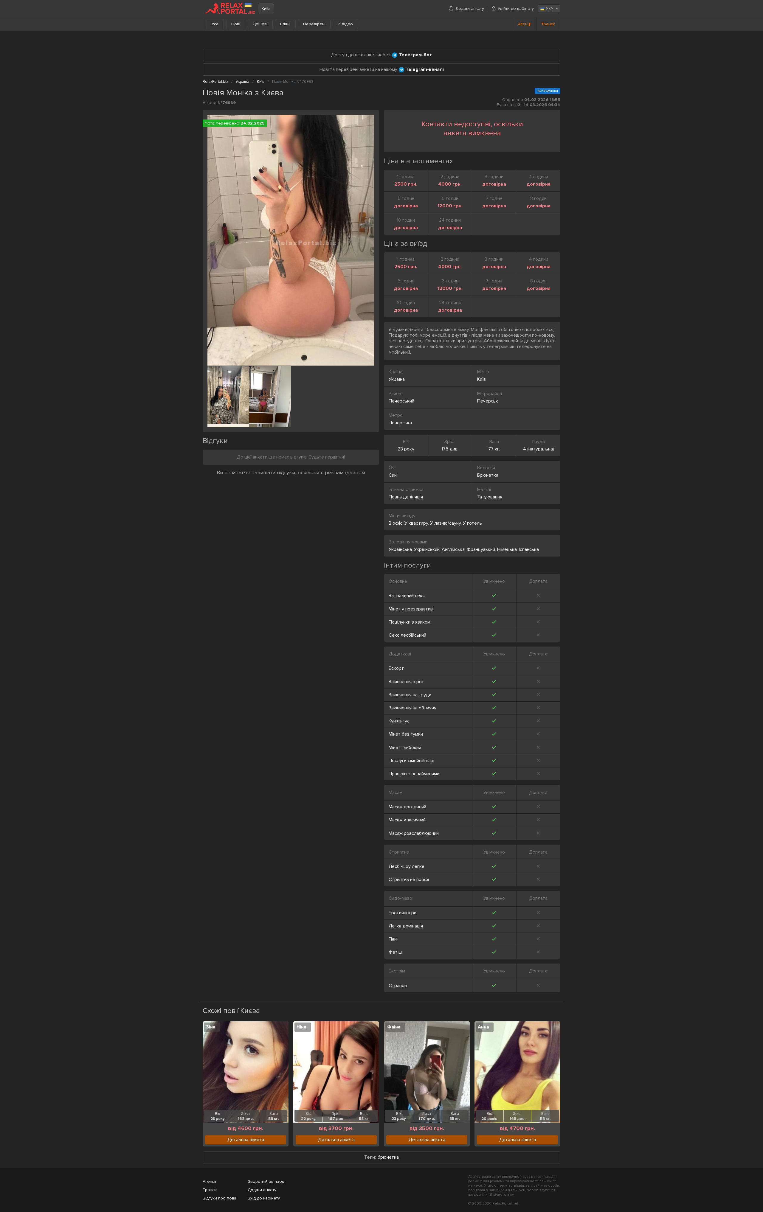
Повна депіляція (406, 497)
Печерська (400, 423)
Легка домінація (406, 926)
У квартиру (416, 523)
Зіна (210, 1027)
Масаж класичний (407, 820)
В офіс (395, 523)
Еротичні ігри (402, 913)
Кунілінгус (399, 721)
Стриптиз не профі (409, 879)
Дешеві (260, 24)
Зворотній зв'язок (266, 1181)
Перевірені (314, 24)
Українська (400, 549)
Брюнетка (487, 475)
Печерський (401, 401)
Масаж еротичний (407, 807)
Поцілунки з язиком (409, 622)
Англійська (453, 549)
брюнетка (388, 1157)
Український (427, 549)
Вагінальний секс (407, 596)
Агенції (524, 24)
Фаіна (394, 1027)
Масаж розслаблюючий (414, 833)
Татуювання (489, 497)
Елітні (285, 24)
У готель (472, 523)
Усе (215, 24)
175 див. (449, 449)
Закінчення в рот (406, 682)
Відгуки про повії (219, 1198)
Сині (393, 475)
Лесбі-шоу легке (406, 866)
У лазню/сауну (445, 523)
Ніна (301, 1027)
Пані (393, 939)
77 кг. (494, 449)
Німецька (507, 549)
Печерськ (487, 401)
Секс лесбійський (407, 635)
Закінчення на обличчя (412, 708)
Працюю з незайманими (414, 774)
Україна (397, 379)
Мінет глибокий (405, 747)
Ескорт (396, 668)
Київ (266, 8)
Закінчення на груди (410, 695)
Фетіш (395, 952)
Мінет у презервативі (411, 609)
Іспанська (529, 549)
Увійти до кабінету (516, 8)
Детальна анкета (245, 1140)
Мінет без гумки (406, 734)
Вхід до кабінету (264, 1198)
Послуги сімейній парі (411, 761)
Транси (548, 24)
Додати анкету (469, 8)
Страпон (398, 986)
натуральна (540, 449)
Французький (481, 549)
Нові (235, 24)
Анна (483, 1027)
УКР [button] (549, 9)
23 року (406, 449)
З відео (345, 24)
